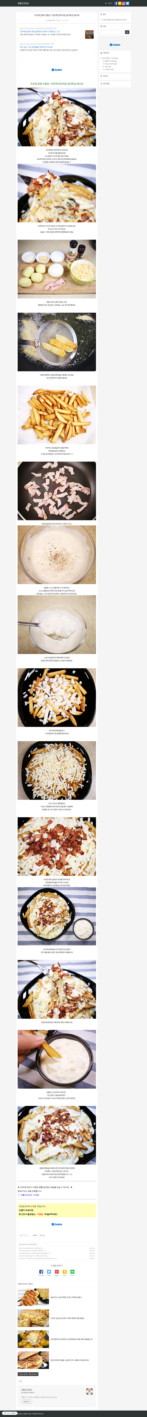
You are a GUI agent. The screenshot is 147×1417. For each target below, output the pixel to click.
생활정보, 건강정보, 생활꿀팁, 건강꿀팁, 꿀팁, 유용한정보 (39, 1397)
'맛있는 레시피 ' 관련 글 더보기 (28, 1374)
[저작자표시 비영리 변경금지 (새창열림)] (42, 1235)
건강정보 (109, 69)
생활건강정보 (23, 3)
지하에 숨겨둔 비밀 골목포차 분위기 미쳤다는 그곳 (40, 31)
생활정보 (109, 61)
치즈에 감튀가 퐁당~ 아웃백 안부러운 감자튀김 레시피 (56, 15)
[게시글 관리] (27, 1235)
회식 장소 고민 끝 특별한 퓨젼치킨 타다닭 (36, 47)
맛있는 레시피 (51, 20)
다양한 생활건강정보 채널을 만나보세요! (114, 20)
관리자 (110, 3)
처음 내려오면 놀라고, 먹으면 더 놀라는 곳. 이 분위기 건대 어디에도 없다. (45, 34)
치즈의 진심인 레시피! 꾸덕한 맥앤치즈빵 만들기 (31, 1251)
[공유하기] (25, 1235)
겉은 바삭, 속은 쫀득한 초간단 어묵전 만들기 (30, 1248)
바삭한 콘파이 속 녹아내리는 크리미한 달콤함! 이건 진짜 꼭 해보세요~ (36, 1258)
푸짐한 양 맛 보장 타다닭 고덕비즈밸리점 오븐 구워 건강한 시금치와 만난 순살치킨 (49, 50)
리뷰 (107, 66)
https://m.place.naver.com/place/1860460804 (35, 44)
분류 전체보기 (109, 58)
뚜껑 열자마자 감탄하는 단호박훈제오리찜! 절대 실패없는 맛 (34, 1253)
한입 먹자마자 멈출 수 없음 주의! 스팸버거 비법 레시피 (33, 1256)
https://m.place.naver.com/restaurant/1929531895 (36, 28)
